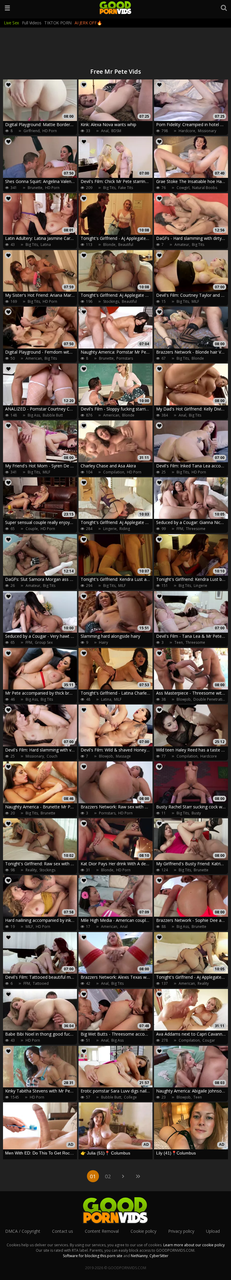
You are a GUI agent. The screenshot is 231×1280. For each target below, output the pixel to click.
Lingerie (110, 528)
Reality (31, 869)
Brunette (35, 187)
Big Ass (34, 415)
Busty (196, 813)
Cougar (208, 1040)
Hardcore (187, 130)
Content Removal (102, 1231)
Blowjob (184, 699)
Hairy (103, 642)
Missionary (207, 130)
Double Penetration (210, 699)
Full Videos (32, 23)
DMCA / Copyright (22, 1231)
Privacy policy (181, 1231)
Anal (105, 130)
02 (108, 1176)
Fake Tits (125, 187)
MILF (195, 301)
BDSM (116, 130)
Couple (32, 528)
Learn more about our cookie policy (194, 1244)
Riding (124, 528)
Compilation (113, 472)
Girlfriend (31, 130)
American (34, 358)
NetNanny (139, 1255)
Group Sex (44, 642)
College (130, 1097)
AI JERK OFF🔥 (88, 23)
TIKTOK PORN (58, 23)
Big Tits (109, 187)
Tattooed (41, 983)
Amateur (181, 244)
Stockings (111, 301)
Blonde (109, 244)
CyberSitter (158, 1255)
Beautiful (125, 244)
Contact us (62, 1231)
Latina (46, 244)
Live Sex (11, 23)
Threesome (195, 528)
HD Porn (49, 130)
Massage (123, 756)
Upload (213, 1231)
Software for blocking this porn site (92, 1255)
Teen (178, 642)
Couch (52, 756)
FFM (180, 528)
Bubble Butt (53, 415)
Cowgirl (183, 187)
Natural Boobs (204, 187)
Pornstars (124, 358)
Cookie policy (143, 1231)
